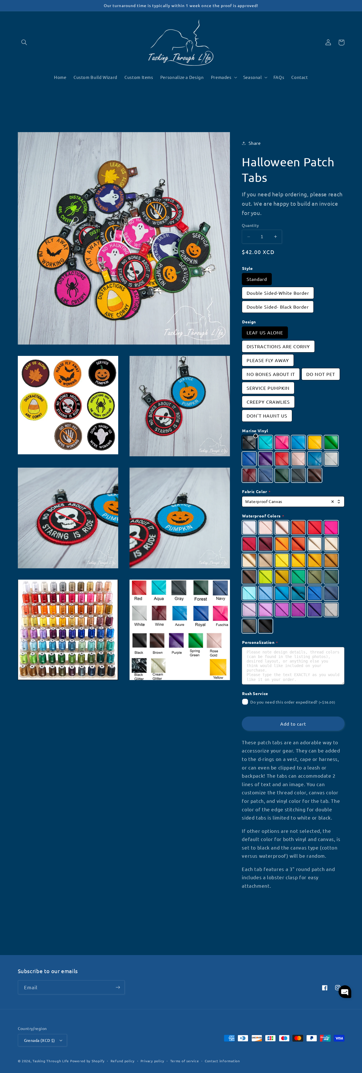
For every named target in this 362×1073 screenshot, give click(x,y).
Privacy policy (152, 1061)
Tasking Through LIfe (51, 1061)
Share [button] (254, 143)
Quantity (250, 225)
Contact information (222, 1061)
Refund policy (123, 1061)
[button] (24, 42)
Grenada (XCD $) (39, 1040)
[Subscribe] (117, 987)
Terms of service (184, 1061)
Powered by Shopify (87, 1061)
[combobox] (293, 501)
